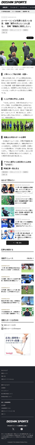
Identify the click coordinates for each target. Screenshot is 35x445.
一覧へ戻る (18, 242)
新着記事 (5, 7)
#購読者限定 (5, 30)
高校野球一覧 (26, 11)
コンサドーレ (23, 7)
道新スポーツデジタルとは (7, 379)
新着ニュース (4, 373)
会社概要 (3, 405)
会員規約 (3, 387)
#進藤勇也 (25, 30)
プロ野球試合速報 (5, 11)
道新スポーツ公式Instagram (12, 328)
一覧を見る (29, 258)
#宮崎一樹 (4, 32)
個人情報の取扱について (7, 393)
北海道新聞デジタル (6, 408)
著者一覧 (3, 376)
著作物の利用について (6, 396)
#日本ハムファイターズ (15, 30)
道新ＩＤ (3, 414)
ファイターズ (13, 7)
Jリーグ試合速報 (16, 11)
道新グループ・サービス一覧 (8, 411)
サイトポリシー (4, 390)
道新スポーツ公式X (10, 325)
